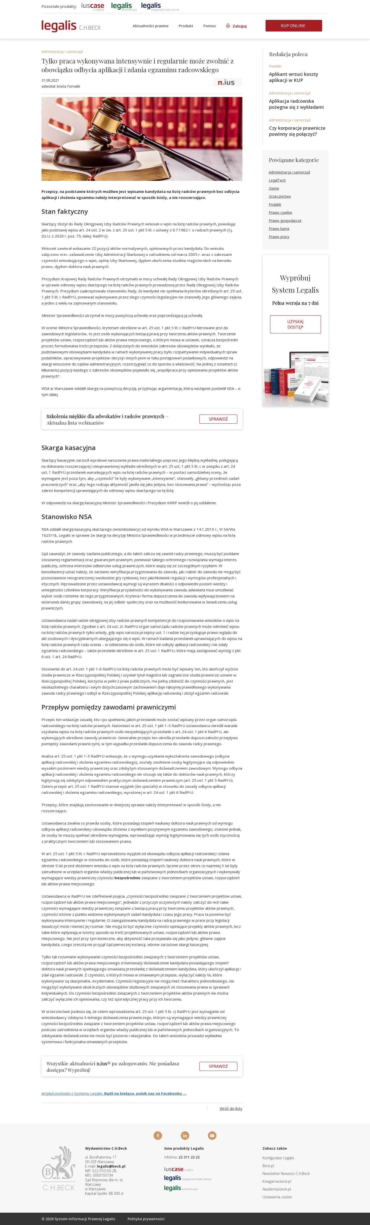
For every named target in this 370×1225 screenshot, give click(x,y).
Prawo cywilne (280, 212)
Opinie (274, 188)
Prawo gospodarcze (285, 220)
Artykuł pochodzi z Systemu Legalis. (114, 1093)
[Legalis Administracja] (181, 1187)
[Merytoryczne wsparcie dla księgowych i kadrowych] (160, 6)
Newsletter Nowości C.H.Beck (286, 1173)
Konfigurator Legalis (278, 1157)
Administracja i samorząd (62, 51)
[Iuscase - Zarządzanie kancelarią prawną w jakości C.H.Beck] (178, 1168)
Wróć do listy (231, 1108)
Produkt (186, 25)
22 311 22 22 (189, 1157)
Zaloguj (240, 25)
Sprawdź (218, 419)
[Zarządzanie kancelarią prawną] (93, 6)
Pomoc (209, 25)
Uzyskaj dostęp (295, 324)
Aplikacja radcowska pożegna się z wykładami (296, 104)
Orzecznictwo (280, 196)
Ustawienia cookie (277, 1197)
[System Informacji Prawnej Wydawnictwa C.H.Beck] (71, 26)
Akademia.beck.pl (277, 1189)
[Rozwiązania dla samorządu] (124, 6)
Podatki (275, 66)
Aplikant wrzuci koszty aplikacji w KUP (293, 77)
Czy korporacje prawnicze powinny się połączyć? (297, 131)
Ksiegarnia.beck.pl (277, 1181)
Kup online (293, 25)
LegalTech (277, 180)
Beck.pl (268, 1165)
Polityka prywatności (146, 1218)
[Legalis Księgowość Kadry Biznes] (188, 1177)
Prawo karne (279, 228)
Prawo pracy (279, 236)
